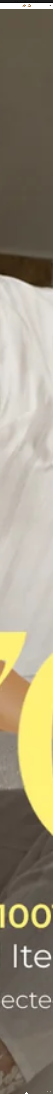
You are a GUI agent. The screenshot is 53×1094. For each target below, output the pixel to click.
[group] (26, 551)
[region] (26, 551)
